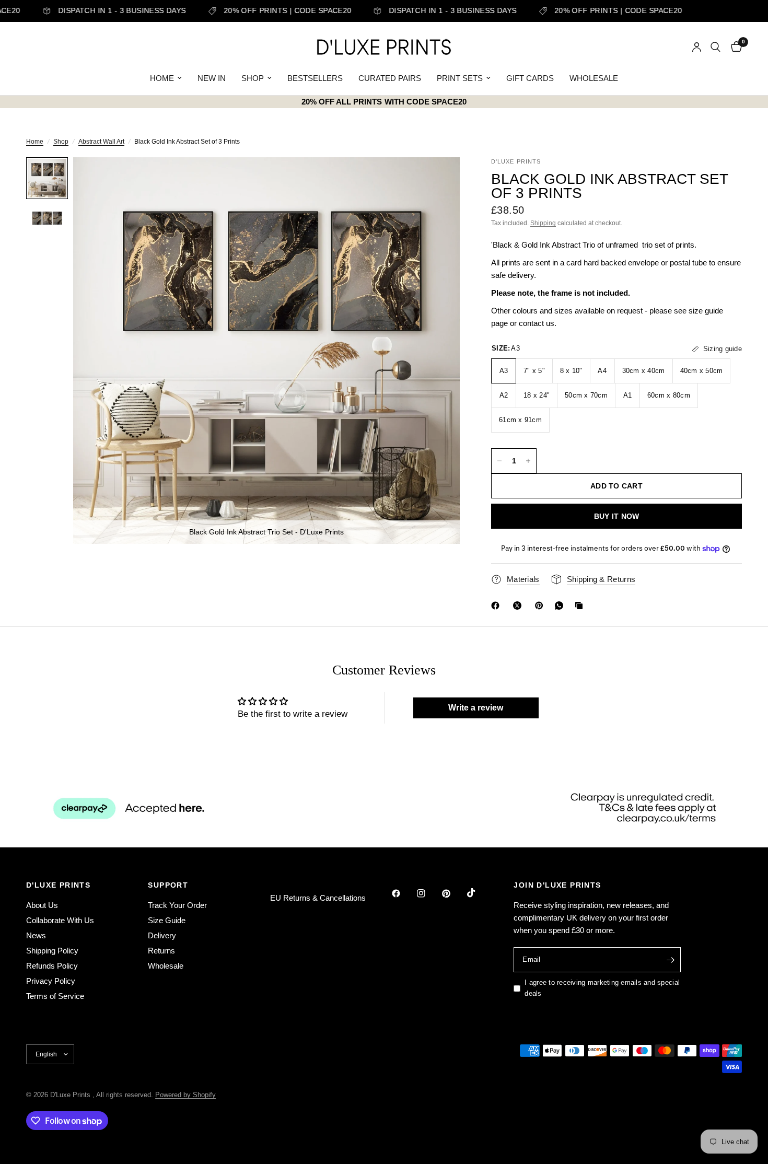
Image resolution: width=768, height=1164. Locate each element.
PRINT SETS (460, 78)
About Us (42, 905)
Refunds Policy (52, 965)
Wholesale (165, 965)
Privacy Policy (50, 980)
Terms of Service (55, 996)
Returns (161, 950)
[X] (519, 605)
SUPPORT (168, 885)
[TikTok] (478, 892)
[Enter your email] (670, 959)
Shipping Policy (52, 950)
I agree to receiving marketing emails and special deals (602, 988)
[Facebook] (497, 605)
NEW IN (211, 78)
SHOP (252, 78)
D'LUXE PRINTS (58, 885)
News (36, 935)
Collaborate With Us (60, 920)
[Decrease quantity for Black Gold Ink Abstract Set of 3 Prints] (499, 461)
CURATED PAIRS (389, 78)
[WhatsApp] (561, 605)
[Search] (715, 47)
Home (34, 141)
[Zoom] (438, 179)
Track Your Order (177, 905)
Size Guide (166, 920)
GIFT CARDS (530, 78)
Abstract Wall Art (101, 141)
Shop (60, 141)
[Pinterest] (541, 605)
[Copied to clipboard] (581, 605)
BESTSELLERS (315, 78)
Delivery (162, 935)
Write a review (475, 707)
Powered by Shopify (185, 1095)
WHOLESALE (593, 78)
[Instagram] (428, 893)
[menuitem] (166, 78)
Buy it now (616, 516)
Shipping (543, 223)
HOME (162, 78)
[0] (734, 47)
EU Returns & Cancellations (318, 897)
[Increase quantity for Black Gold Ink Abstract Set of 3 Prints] (528, 461)
